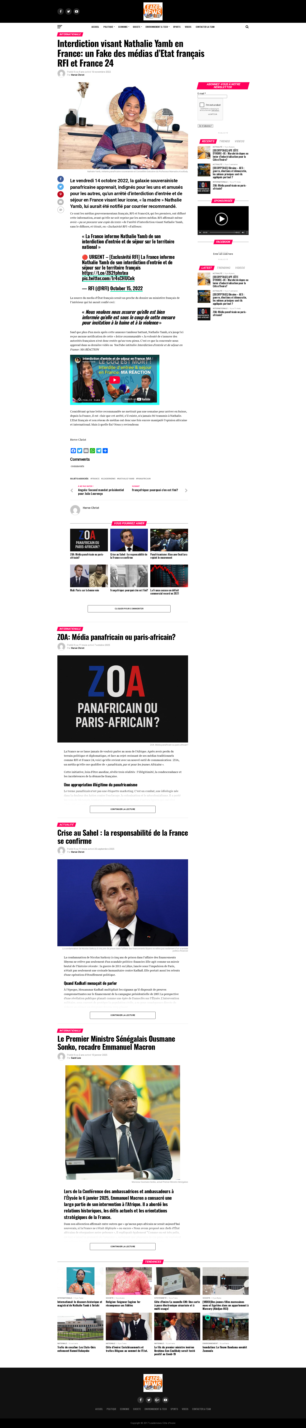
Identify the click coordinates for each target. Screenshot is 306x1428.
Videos (188, 26)
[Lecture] (200, 232)
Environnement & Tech (157, 26)
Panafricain (144, 479)
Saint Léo (76, 1058)
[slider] (224, 232)
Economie (122, 26)
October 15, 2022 (126, 288)
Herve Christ (77, 75)
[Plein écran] (247, 232)
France (95, 479)
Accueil (95, 26)
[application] (223, 220)
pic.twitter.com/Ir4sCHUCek (108, 278)
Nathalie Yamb (126, 479)
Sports (176, 26)
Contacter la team (205, 26)
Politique (108, 26)
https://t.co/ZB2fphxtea (105, 272)
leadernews (108, 479)
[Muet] (243, 232)
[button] (221, 219)
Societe (136, 26)
